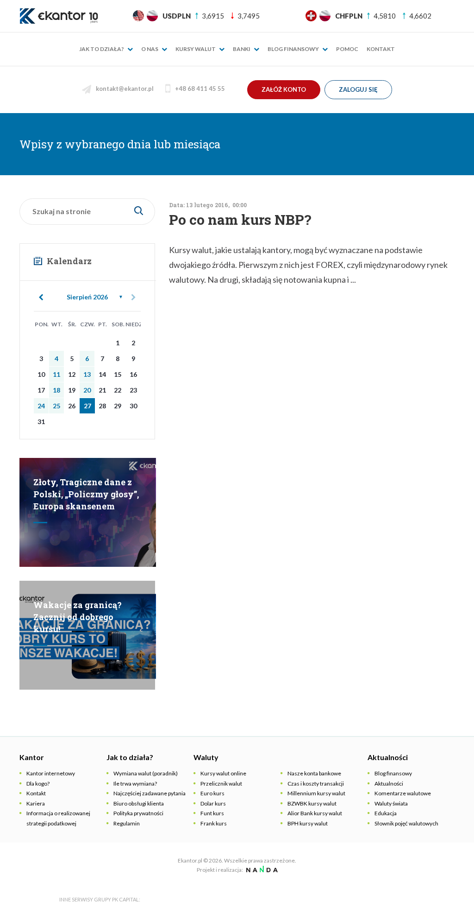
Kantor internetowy (50, 773)
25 (56, 406)
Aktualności (388, 783)
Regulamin (126, 823)
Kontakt (381, 48)
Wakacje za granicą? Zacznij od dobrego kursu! (77, 616)
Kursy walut (196, 48)
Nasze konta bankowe (314, 773)
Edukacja (385, 813)
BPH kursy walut (307, 823)
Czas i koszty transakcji (315, 783)
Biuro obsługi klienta (138, 803)
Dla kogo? (38, 783)
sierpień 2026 (87, 297)
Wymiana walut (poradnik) (145, 773)
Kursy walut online (223, 773)
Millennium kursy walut (316, 793)
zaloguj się (358, 89)
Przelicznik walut (221, 783)
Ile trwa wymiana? (135, 783)
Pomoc (347, 48)
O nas (150, 48)
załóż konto (284, 89)
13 (87, 374)
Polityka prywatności (138, 813)
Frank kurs (213, 823)
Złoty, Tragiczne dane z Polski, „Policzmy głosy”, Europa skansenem (86, 493)
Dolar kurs (213, 803)
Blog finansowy (294, 48)
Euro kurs (212, 793)
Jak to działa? (102, 48)
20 (87, 390)
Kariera (35, 803)
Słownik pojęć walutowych (406, 823)
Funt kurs (212, 813)
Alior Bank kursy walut (314, 813)
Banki (242, 48)
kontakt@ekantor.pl (125, 88)
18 (56, 390)
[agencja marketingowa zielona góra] (261, 869)
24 (41, 406)
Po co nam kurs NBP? (240, 219)
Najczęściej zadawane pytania (149, 793)
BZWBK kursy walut (312, 803)
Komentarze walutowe (402, 793)
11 (56, 374)
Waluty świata (391, 803)
